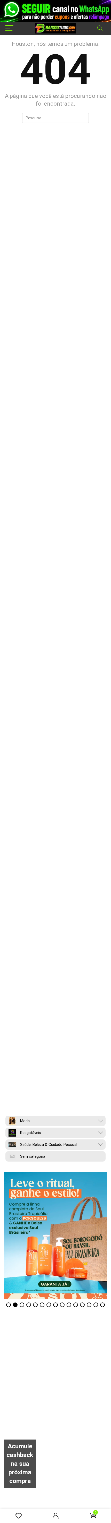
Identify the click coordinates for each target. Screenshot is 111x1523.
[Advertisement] (55, 1384)
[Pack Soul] (55, 1235)
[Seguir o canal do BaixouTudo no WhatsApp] (55, 11)
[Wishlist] (18, 1516)
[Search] (100, 28)
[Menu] (9, 28)
